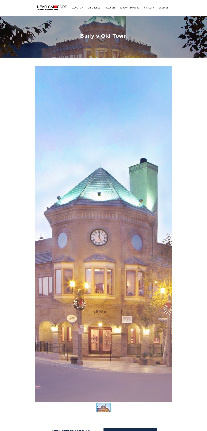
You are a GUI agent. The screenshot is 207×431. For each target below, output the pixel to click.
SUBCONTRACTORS (129, 8)
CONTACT (163, 8)
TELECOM (110, 8)
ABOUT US (77, 8)
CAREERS (149, 8)
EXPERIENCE (94, 8)
